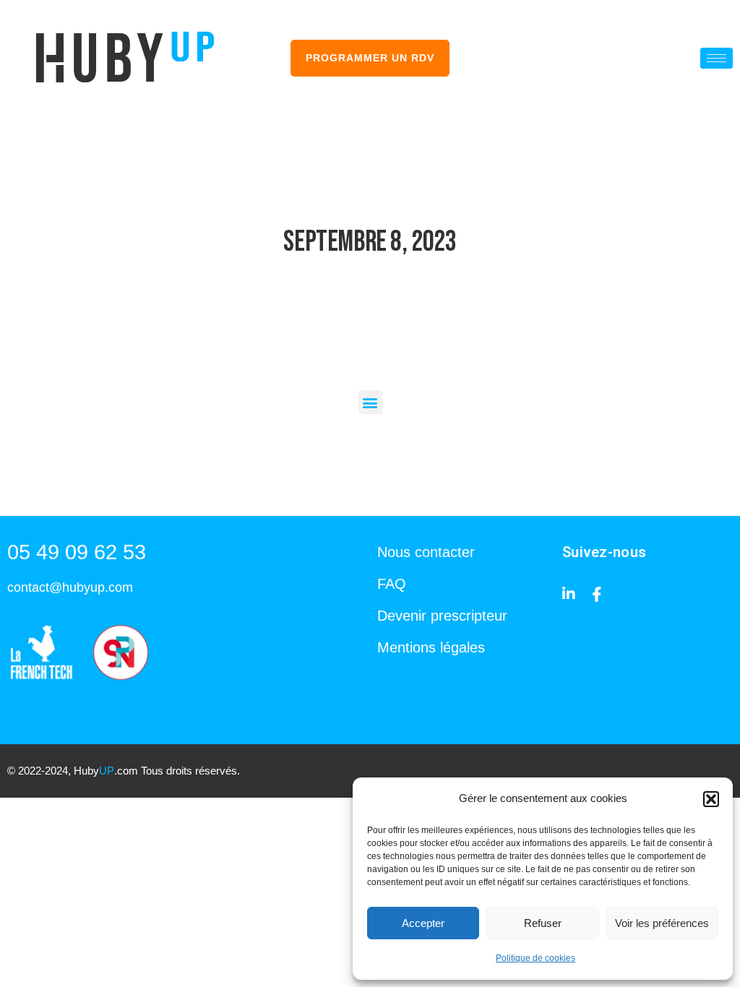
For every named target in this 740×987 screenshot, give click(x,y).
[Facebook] (597, 592)
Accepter (423, 923)
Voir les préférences (662, 923)
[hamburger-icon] (716, 58)
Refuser (543, 923)
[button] (711, 799)
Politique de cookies (535, 958)
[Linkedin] (568, 592)
